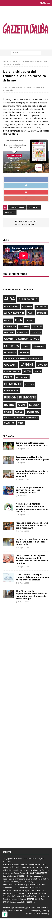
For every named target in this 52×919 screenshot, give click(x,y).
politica (29, 384)
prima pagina (11, 390)
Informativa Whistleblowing (37, 913)
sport (7, 411)
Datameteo (39, 346)
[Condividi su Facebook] (26, 179)
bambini (41, 312)
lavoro (42, 364)
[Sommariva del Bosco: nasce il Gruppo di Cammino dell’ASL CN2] (8, 448)
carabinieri (10, 326)
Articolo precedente (26, 221)
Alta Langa (11, 306)
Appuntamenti (14, 312)
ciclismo (37, 326)
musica (8, 377)
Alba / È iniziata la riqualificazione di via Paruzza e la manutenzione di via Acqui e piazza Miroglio (32, 595)
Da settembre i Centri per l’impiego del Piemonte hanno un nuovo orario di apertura (32, 577)
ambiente (27, 306)
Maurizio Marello (12, 371)
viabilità (9, 423)
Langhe (27, 364)
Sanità (21, 405)
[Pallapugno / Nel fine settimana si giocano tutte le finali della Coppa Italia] (8, 544)
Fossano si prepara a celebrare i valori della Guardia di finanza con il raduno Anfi (32, 525)
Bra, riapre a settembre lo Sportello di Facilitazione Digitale (32, 458)
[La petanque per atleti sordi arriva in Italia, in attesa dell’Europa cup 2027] (8, 493)
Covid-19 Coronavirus (21, 338)
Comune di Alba (17, 207)
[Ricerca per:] (26, 52)
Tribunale (9, 212)
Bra (18, 320)
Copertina (22, 332)
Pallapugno (22, 377)
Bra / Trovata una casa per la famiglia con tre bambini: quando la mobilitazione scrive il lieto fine (32, 559)
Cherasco (24, 327)
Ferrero (24, 352)
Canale (30, 320)
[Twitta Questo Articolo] (26, 185)
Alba (29, 87)
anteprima (41, 306)
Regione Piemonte (20, 397)
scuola (34, 405)
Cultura (11, 346)
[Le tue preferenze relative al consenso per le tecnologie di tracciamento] (4, 914)
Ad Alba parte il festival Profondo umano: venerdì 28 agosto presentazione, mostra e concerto (32, 507)
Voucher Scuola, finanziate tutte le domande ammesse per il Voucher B (32, 473)
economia (10, 352)
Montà (38, 371)
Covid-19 (35, 332)
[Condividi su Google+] (26, 198)
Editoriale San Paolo (36, 879)
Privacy (46, 910)
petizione (34, 207)
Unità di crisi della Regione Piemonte (21, 418)
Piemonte (12, 384)
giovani (10, 364)
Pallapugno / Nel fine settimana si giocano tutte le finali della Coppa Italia (32, 542)
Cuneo (26, 346)
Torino (19, 412)
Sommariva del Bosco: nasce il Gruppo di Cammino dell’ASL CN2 (32, 444)
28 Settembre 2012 (13, 87)
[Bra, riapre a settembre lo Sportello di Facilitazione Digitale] (8, 462)
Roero (9, 405)
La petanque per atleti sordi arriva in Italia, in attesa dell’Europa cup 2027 (30, 490)
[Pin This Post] (26, 192)
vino (21, 423)
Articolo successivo (26, 224)
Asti (30, 312)
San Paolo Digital (22, 890)
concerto (8, 332)
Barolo (7, 320)
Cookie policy (35, 910)
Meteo (27, 371)
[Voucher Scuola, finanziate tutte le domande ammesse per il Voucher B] (8, 476)
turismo (32, 412)
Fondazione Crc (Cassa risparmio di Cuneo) (22, 358)
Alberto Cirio (28, 299)
